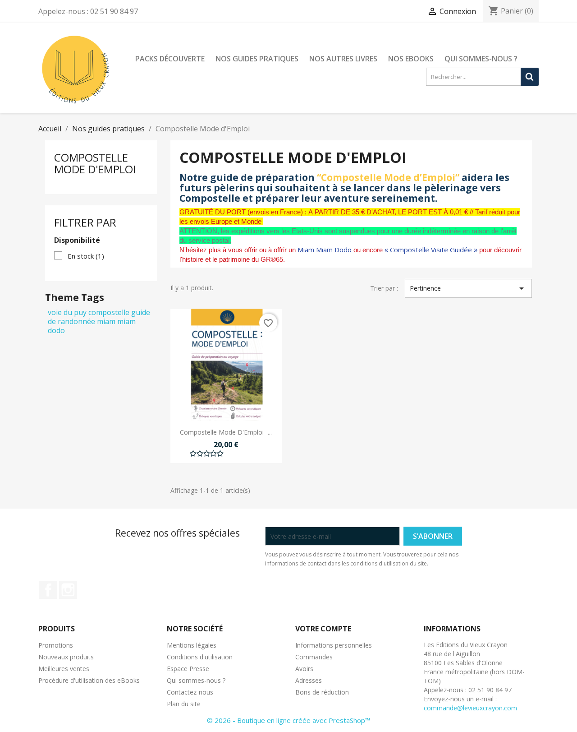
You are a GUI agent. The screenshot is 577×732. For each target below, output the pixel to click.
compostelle (108, 312)
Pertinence (468, 288)
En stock (86, 255)
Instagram (68, 590)
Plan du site (184, 704)
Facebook (48, 590)
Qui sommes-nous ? (480, 59)
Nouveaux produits (66, 657)
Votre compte (323, 629)
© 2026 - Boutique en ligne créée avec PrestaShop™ (288, 720)
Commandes (314, 657)
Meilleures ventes (63, 668)
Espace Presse (188, 668)
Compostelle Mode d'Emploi (95, 163)
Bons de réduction (322, 692)
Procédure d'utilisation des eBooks (89, 680)
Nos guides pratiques (256, 59)
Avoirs (304, 668)
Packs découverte (170, 59)
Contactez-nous (190, 692)
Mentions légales (191, 645)
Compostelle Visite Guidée (431, 249)
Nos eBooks (411, 59)
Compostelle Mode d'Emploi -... (226, 432)
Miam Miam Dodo (325, 249)
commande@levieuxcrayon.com (470, 708)
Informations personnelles (333, 645)
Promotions (55, 645)
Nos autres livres (343, 59)
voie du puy (67, 312)
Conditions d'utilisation (200, 657)
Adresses (308, 680)
